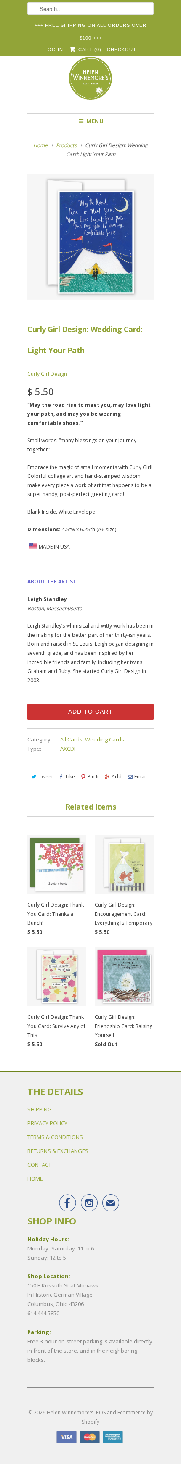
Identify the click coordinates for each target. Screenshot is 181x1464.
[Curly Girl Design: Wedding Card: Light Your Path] (90, 237)
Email (140, 776)
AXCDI (67, 748)
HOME (35, 1178)
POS (101, 1412)
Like (70, 776)
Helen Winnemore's (70, 1412)
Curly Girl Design (47, 373)
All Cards (71, 739)
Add (117, 776)
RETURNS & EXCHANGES (57, 1151)
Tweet (46, 776)
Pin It (93, 776)
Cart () (89, 49)
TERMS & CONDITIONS (55, 1137)
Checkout (121, 49)
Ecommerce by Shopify (117, 1417)
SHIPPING (39, 1109)
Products (66, 145)
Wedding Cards (104, 739)
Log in (54, 49)
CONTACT (39, 1165)
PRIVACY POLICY (47, 1123)
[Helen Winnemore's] (90, 82)
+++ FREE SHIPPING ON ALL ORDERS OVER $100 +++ (90, 27)
